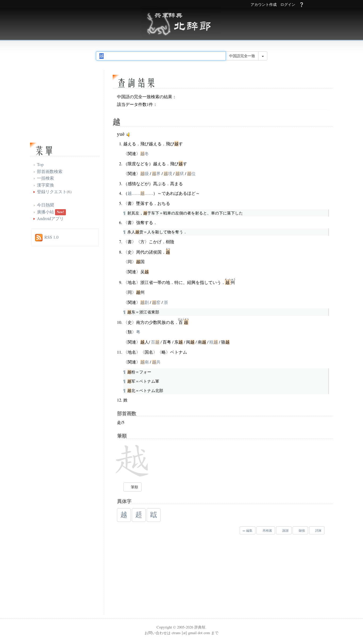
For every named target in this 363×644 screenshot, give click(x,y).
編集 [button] (248, 530)
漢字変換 (45, 185)
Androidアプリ (50, 218)
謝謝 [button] (285, 530)
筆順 (134, 486)
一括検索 (45, 178)
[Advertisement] (177, 576)
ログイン (287, 4)
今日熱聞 (45, 205)
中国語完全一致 (242, 55)
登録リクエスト (52, 191)
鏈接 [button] (301, 530)
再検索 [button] (267, 530)
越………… (140, 193)
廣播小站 (45, 211)
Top (40, 164)
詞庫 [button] (318, 530)
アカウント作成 (264, 4)
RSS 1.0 (51, 237)
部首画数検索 (49, 171)
